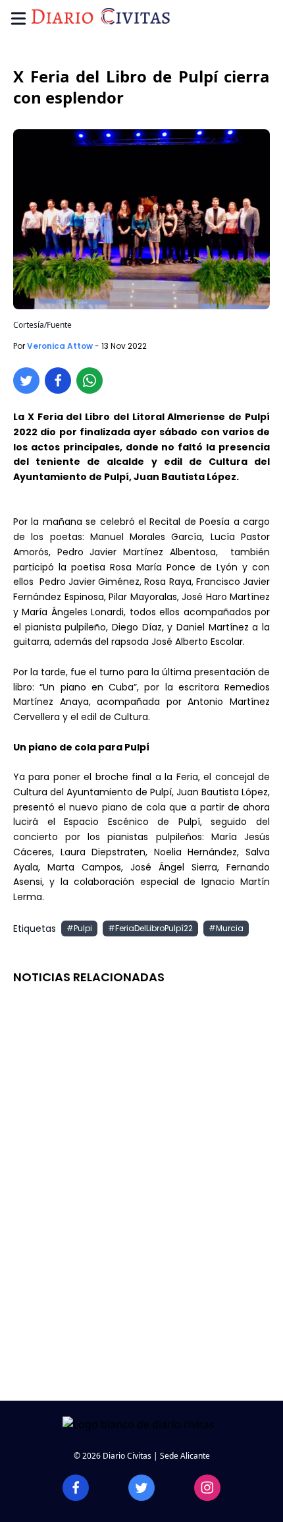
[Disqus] (141, 1199)
